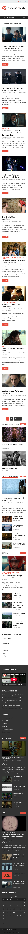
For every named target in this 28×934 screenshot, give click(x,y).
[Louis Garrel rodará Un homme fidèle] (14, 337)
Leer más (4, 64)
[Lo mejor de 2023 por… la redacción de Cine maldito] (7, 881)
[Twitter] (23, 1)
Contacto (4, 723)
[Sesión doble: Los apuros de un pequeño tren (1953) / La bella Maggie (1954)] (7, 602)
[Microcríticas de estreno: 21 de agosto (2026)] (14, 487)
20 (14, 912)
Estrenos (4, 302)
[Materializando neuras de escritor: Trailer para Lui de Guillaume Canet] (14, 120)
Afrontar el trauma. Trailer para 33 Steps (12, 697)
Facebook (5, 650)
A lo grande (5, 44)
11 (7, 909)
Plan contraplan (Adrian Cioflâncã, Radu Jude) (19, 785)
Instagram (5, 656)
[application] (14, 679)
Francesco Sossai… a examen (12, 761)
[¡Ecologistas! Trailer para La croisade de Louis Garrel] (14, 163)
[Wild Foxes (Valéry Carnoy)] (14, 564)
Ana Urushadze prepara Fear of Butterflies (13, 695)
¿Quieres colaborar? (7, 718)
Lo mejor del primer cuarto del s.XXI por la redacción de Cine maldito (13, 836)
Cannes (3, 172)
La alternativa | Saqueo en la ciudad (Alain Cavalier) (19, 623)
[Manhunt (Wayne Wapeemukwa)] (7, 594)
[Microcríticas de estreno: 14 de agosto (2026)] (7, 534)
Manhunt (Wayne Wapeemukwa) (17, 594)
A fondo (4, 572)
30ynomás (4, 757)
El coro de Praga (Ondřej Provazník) (18, 517)
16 (24, 909)
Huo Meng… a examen (19, 613)
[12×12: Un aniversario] (7, 873)
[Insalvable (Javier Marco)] (7, 802)
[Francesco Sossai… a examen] (14, 742)
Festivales (12, 172)
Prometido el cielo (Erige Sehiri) (18, 525)
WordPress (11, 932)
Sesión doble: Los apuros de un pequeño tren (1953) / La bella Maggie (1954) (19, 605)
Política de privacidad (7, 729)
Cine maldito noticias (16, 92)
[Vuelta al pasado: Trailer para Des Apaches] (14, 380)
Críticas (19, 572)
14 (17, 909)
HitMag (17, 932)
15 (21, 909)
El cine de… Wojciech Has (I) (10, 468)
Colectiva (9, 832)
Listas (13, 832)
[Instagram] (25, 1)
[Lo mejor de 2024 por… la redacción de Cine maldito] (7, 864)
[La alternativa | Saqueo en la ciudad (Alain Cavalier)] (7, 622)
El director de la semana (18, 757)
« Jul (3, 923)
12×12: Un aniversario (19, 873)
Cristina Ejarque (14, 221)
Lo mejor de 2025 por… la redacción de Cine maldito (19, 856)
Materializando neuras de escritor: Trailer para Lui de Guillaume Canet (12, 133)
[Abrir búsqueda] (24, 17)
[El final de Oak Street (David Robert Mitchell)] (7, 543)
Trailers (9, 86)
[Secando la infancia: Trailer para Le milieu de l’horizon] (14, 249)
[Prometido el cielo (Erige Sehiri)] (7, 525)
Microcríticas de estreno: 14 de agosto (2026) (19, 535)
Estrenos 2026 (6, 638)
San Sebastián (19, 257)
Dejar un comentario (6, 138)
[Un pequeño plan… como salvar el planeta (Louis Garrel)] (14, 34)
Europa (8, 172)
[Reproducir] (4, 684)
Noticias (4, 86)
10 (3, 909)
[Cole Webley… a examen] (7, 776)
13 (14, 909)
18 (7, 912)
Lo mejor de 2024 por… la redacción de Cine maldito (19, 865)
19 (10, 912)
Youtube (5, 648)
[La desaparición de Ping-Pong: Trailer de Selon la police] (14, 76)
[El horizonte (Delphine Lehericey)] (14, 205)
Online (9, 573)
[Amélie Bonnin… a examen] (7, 793)
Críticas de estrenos (13, 44)
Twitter (5, 653)
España (3, 257)
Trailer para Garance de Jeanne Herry (12, 708)
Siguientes (17, 419)
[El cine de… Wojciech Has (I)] (14, 458)
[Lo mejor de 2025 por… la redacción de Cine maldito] (7, 854)
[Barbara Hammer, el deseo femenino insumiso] (14, 434)
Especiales (5, 726)
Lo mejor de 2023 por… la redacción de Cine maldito (19, 883)
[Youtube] (19, 1)
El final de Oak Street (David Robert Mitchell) (19, 543)
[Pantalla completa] (24, 684)
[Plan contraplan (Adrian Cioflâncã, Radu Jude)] (7, 785)
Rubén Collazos (15, 763)
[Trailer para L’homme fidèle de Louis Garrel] (14, 293)
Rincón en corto (6, 758)
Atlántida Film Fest (11, 572)
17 (3, 912)
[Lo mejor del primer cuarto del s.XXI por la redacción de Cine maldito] (14, 817)
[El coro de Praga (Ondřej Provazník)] (7, 516)
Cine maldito (15, 502)
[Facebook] (21, 1)
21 (17, 912)
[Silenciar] (21, 684)
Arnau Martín (14, 50)
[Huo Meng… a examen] (7, 613)
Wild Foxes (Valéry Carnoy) (12, 576)
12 (10, 909)
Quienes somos (6, 732)
